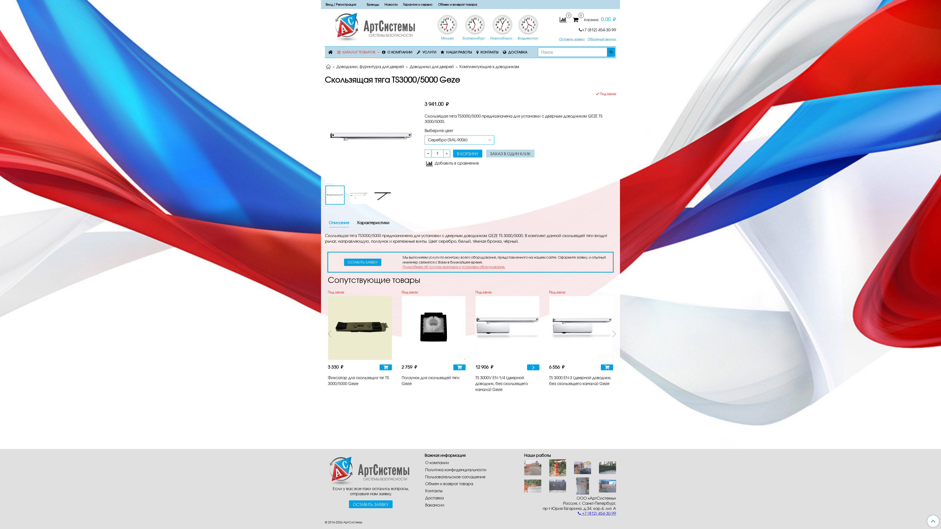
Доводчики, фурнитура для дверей (370, 66)
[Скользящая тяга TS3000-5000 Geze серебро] (371, 136)
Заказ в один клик (510, 153)
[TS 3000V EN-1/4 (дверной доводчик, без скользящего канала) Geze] (507, 328)
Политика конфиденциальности (455, 469)
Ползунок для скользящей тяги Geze (430, 380)
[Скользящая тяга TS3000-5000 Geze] (359, 195)
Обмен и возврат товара (457, 4)
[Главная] (328, 67)
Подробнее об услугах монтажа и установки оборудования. (454, 267)
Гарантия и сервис (418, 4)
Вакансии (434, 505)
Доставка (518, 52)
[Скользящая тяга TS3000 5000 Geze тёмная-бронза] (383, 195)
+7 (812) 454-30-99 (599, 29)
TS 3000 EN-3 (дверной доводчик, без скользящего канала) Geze (580, 380)
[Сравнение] (563, 19)
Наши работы (459, 52)
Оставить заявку (572, 39)
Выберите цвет (439, 130)
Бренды (373, 4)
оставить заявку (362, 262)
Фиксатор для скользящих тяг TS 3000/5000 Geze (358, 380)
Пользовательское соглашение (455, 476)
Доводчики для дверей (432, 66)
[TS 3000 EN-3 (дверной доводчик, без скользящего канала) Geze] (581, 328)
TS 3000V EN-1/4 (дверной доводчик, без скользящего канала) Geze (501, 383)
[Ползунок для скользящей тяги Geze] (434, 328)
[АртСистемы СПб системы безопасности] (367, 470)
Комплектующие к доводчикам (489, 66)
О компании (399, 52)
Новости (391, 4)
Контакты (489, 52)
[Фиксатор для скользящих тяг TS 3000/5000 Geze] (360, 328)
